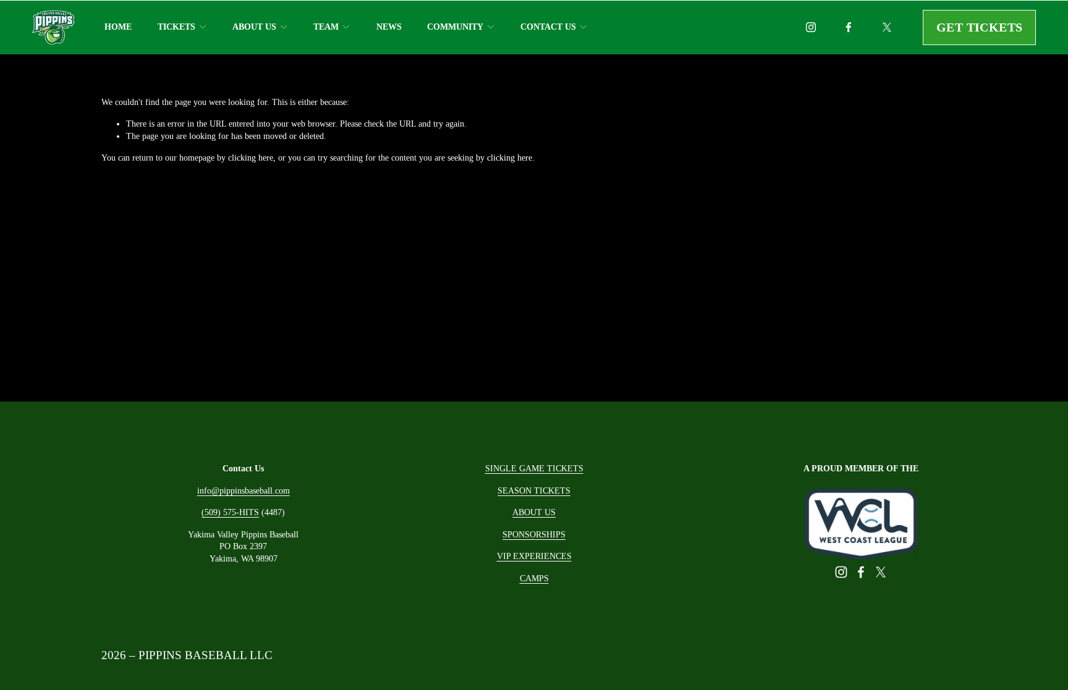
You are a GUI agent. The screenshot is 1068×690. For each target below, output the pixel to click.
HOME (118, 27)
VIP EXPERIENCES (534, 556)
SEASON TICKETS (534, 490)
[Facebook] (848, 27)
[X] (887, 27)
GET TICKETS (979, 27)
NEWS (389, 27)
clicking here (250, 157)
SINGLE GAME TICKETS (534, 468)
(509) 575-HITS (230, 512)
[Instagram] (811, 27)
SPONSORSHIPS (534, 534)
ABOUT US (534, 512)
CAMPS (534, 578)
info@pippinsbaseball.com (243, 490)
